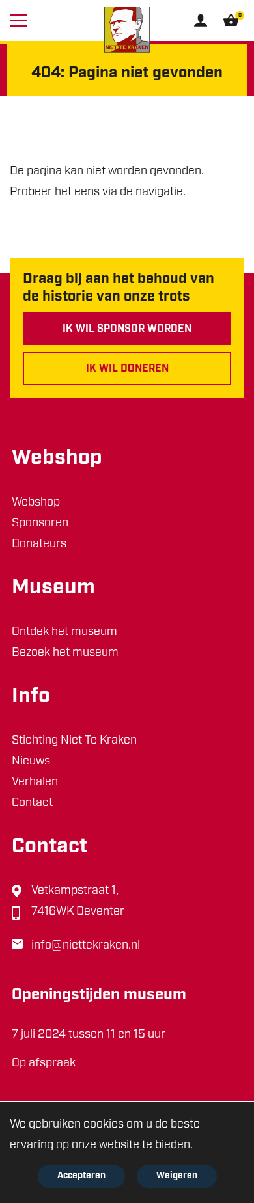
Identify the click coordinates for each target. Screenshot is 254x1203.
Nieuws (31, 762)
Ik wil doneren (127, 369)
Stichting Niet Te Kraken (74, 741)
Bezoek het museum (65, 653)
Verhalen (35, 783)
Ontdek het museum (64, 632)
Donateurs (39, 544)
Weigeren (176, 1176)
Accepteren (81, 1176)
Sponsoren (40, 524)
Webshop (36, 503)
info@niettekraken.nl (85, 946)
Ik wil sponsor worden (127, 329)
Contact (32, 803)
